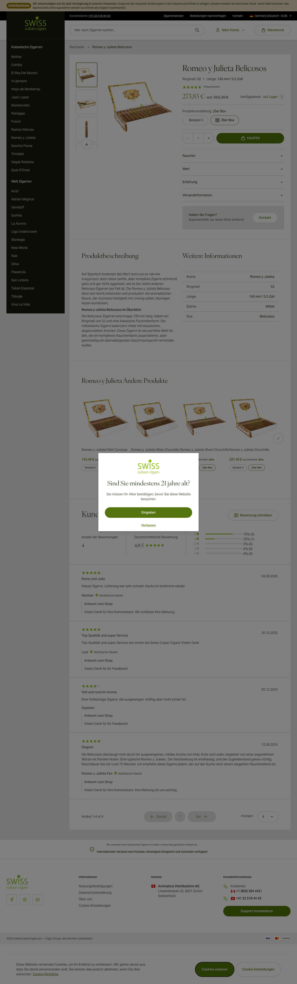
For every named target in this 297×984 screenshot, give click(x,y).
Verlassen (148, 525)
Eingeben (148, 512)
